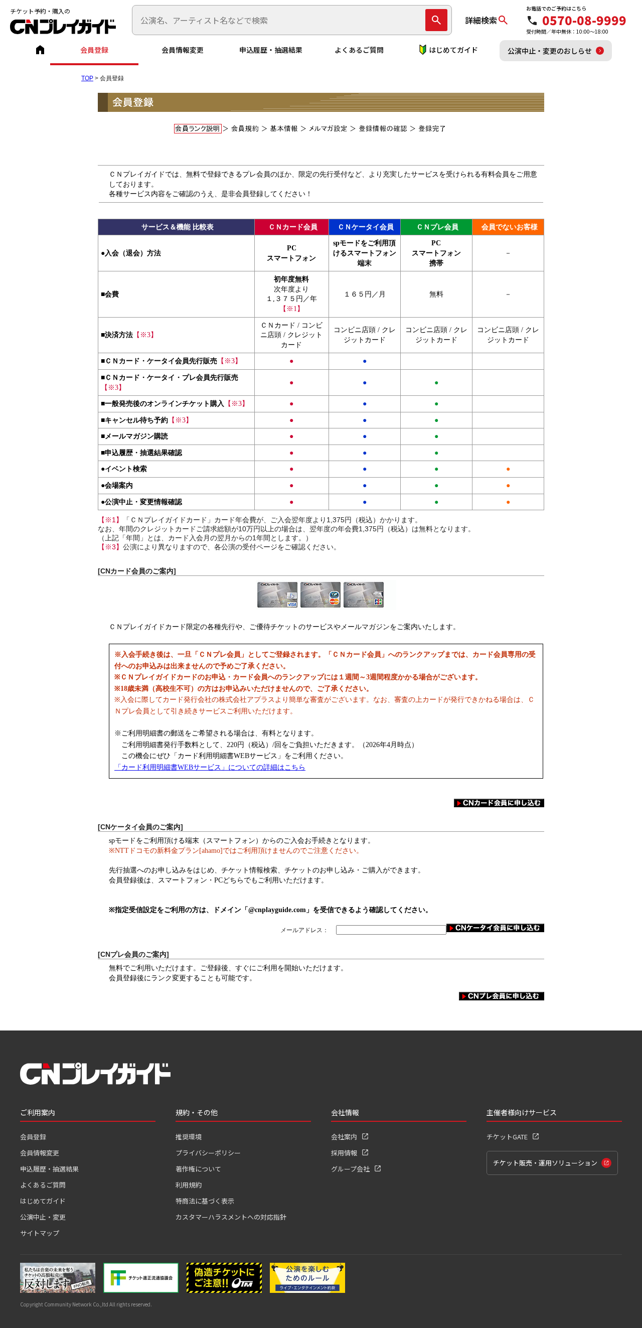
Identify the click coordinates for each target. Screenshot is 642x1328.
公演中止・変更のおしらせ (550, 51)
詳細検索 (481, 20)
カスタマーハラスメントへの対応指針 (231, 1217)
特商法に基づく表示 (205, 1201)
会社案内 (344, 1136)
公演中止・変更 (43, 1217)
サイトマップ (39, 1233)
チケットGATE (507, 1136)
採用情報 (344, 1152)
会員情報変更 (183, 50)
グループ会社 (350, 1168)
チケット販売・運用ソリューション (545, 1162)
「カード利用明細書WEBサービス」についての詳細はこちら (209, 767)
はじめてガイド (453, 50)
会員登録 (94, 50)
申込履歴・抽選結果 (270, 50)
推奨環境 (189, 1136)
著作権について (198, 1168)
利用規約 (189, 1185)
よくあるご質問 (359, 50)
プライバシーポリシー (208, 1152)
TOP (87, 78)
